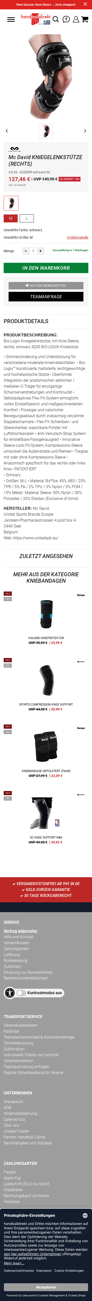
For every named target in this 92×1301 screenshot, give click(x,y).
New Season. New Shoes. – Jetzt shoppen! (46, 4)
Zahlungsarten (16, 948)
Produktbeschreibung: (30, 335)
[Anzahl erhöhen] (40, 251)
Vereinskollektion (18, 1060)
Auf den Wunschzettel (48, 285)
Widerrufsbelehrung (20, 1113)
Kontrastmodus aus (44, 992)
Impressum (13, 1101)
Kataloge (11, 1031)
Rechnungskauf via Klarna (26, 1195)
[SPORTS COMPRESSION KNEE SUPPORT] (46, 686)
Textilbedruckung (18, 1043)
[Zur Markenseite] (15, 150)
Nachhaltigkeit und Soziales (28, 1143)
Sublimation (14, 1049)
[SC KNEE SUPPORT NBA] (46, 819)
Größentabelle (77, 237)
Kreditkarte (13, 1189)
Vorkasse (12, 1201)
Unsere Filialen (16, 1131)
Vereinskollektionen (20, 1025)
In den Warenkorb (46, 268)
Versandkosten (16, 942)
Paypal (10, 1172)
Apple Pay (12, 1178)
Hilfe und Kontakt (19, 937)
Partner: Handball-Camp (24, 1137)
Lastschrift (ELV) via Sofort (26, 1184)
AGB (7, 1107)
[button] (11, 19)
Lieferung (12, 954)
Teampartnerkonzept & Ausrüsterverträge (39, 1037)
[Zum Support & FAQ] (66, 18)
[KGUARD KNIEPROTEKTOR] (46, 620)
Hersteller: (18, 508)
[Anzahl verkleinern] (26, 251)
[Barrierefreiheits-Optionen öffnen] (10, 993)
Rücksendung (15, 960)
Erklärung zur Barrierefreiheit (28, 972)
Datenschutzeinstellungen (26, 978)
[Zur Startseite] (34, 19)
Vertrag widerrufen (20, 931)
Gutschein (12, 966)
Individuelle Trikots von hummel (31, 1055)
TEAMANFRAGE (46, 296)
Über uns (11, 1125)
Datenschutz (14, 1119)
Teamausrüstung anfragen (27, 1066)
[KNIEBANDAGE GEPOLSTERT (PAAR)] (46, 753)
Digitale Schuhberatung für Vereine (33, 1072)
